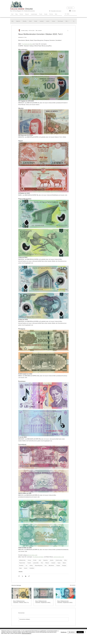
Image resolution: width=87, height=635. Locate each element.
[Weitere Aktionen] (68, 30)
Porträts (34, 560)
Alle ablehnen (72, 632)
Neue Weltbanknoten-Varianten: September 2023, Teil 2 (43, 601)
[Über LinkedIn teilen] (25, 576)
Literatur (53, 21)
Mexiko (64, 562)
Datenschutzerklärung (26, 633)
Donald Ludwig (59, 560)
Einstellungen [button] (64, 632)
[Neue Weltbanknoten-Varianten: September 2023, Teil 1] (65, 593)
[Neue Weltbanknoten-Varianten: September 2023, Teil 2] (43, 593)
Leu (26, 565)
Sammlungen (60, 21)
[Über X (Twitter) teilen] (22, 576)
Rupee (59, 562)
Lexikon (47, 21)
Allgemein (18, 21)
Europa (29, 560)
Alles (12, 21)
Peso (42, 562)
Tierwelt (29, 562)
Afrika (65, 560)
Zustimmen (80, 632)
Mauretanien (51, 565)
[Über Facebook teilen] (19, 576)
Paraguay (64, 565)
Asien (40, 560)
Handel (35, 21)
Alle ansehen (72, 585)
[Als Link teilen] (29, 576)
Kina (45, 565)
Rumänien (21, 565)
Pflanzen (47, 562)
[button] (73, 21)
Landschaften (36, 562)
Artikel (30, 21)
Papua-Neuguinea (38, 565)
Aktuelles (24, 21)
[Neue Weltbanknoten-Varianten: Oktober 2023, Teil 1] (21, 593)
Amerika (51, 560)
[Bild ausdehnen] (30, 121)
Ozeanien (53, 562)
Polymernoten (22, 562)
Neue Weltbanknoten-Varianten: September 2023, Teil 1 (65, 601)
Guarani (25, 568)
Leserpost (42, 21)
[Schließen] (85, 632)
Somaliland (32, 568)
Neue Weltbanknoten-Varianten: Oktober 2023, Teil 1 (21, 601)
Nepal (20, 568)
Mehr (67, 21)
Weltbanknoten (22, 560)
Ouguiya (58, 565)
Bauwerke (45, 560)
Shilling (31, 565)
